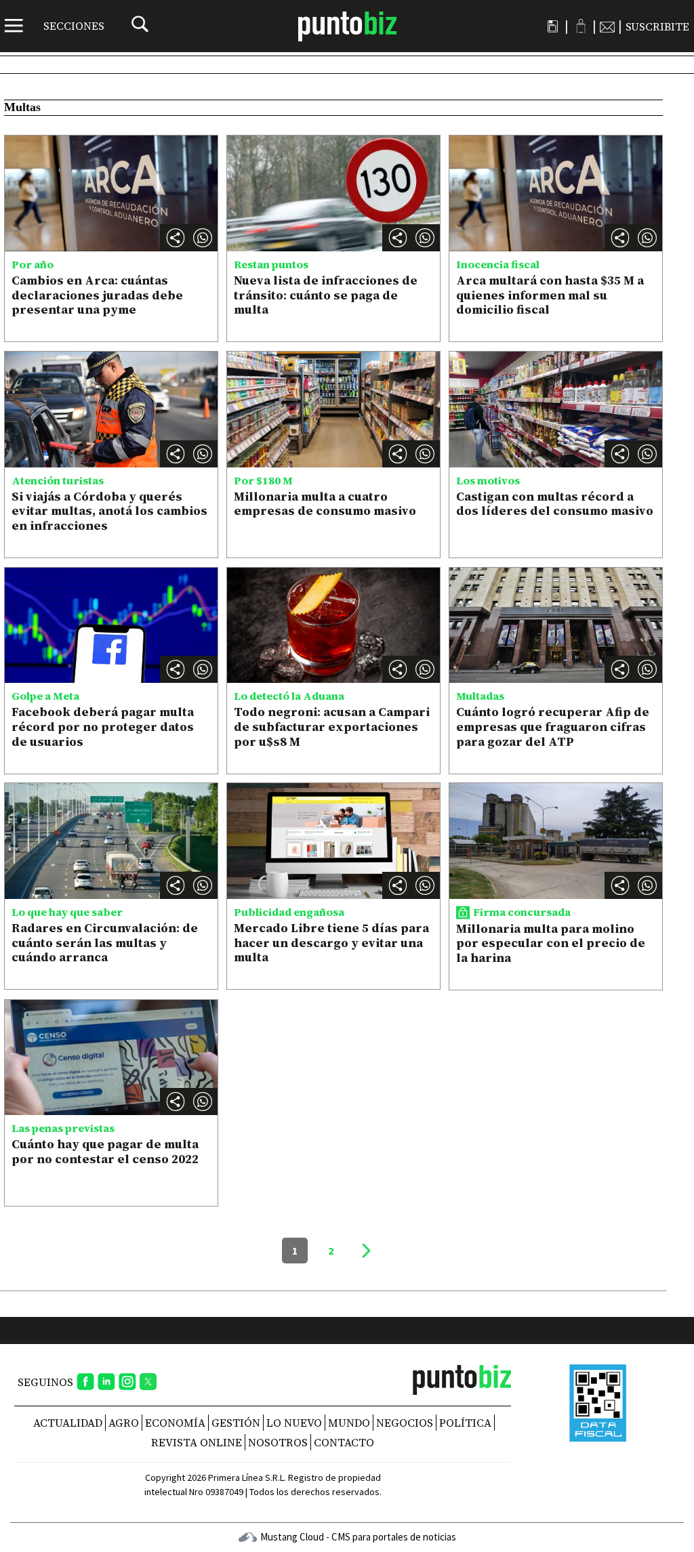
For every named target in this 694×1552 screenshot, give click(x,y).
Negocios (404, 1422)
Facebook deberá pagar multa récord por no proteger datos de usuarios (103, 726)
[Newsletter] (607, 26)
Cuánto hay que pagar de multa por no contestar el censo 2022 (105, 1151)
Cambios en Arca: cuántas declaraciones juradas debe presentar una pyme (97, 295)
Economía (175, 1422)
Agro (123, 1422)
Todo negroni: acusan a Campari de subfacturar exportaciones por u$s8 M (332, 726)
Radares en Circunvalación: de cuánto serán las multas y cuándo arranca (105, 942)
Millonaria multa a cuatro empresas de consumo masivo (325, 504)
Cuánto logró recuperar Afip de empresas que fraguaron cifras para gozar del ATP (552, 726)
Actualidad (67, 1422)
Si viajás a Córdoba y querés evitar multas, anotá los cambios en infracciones (109, 511)
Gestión (235, 1422)
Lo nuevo (294, 1422)
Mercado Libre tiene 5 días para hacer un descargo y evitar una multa (331, 942)
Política (465, 1422)
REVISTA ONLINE (196, 1442)
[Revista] (553, 26)
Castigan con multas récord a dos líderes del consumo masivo (554, 504)
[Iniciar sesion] (580, 26)
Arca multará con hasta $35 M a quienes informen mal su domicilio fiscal (550, 295)
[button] (202, 238)
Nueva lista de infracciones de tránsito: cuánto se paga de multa (325, 295)
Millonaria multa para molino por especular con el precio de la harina (550, 943)
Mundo (349, 1422)
